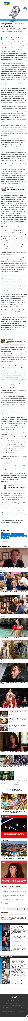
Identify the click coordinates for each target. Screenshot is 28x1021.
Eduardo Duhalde (16, 71)
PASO (13, 536)
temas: (2, 532)
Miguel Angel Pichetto (21, 536)
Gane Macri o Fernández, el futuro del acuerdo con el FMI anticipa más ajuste (13, 312)
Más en (9, 790)
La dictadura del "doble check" (16, 189)
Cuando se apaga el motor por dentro (15, 341)
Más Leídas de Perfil (6, 957)
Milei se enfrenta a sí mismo (16, 487)
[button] (25, 44)
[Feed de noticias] (16, 1000)
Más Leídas (4, 924)
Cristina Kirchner (6, 534)
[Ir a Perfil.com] (25, 0)
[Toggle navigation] (2, 3)
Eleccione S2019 (5, 538)
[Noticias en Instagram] (8, 1000)
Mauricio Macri (14, 534)
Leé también (10, 187)
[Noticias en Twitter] (13, 1000)
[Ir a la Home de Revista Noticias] (6, 3)
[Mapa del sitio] (19, 1000)
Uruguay (22, 534)
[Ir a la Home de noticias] (14, 997)
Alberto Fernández (6, 536)
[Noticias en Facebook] (11, 1000)
